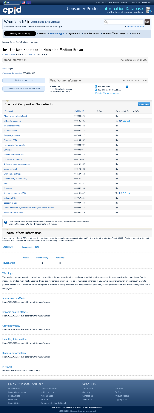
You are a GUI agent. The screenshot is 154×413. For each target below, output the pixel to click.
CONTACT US (135, 2)
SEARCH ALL (146, 2)
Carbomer (8, 150)
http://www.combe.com (109, 93)
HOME (98, 2)
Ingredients (74, 33)
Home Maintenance (17, 392)
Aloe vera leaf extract (13, 212)
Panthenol (8, 188)
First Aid (136, 33)
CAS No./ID (79, 111)
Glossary (86, 392)
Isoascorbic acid (10, 203)
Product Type (57, 33)
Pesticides (13, 399)
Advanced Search (135, 26)
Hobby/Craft (14, 396)
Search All (87, 399)
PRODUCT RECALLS (120, 2)
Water (6, 183)
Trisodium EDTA (10, 140)
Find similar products (23, 80)
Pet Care (44, 399)
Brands (42, 33)
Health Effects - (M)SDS (115, 33)
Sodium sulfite (10, 198)
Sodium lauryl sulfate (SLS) (15, 179)
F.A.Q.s (118, 392)
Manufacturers (91, 33)
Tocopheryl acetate (12, 135)
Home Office (14, 403)
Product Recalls (122, 396)
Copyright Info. (122, 399)
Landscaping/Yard (48, 388)
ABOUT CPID (107, 2)
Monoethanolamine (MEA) (15, 193)
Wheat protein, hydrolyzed (15, 116)
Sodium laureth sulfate (13, 155)
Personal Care (46, 396)
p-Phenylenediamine (12, 121)
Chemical (9, 111)
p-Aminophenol (10, 169)
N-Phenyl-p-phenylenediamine (17, 164)
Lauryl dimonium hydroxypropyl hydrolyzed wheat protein (29, 208)
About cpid (87, 388)
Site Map (119, 388)
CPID (12, 10)
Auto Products (15, 388)
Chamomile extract (12, 174)
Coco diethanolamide (13, 159)
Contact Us (87, 396)
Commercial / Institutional (53, 403)
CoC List (126, 121)
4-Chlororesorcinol (12, 126)
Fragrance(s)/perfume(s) (14, 145)
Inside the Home (48, 392)
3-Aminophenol (10, 130)
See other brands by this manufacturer (24, 89)
